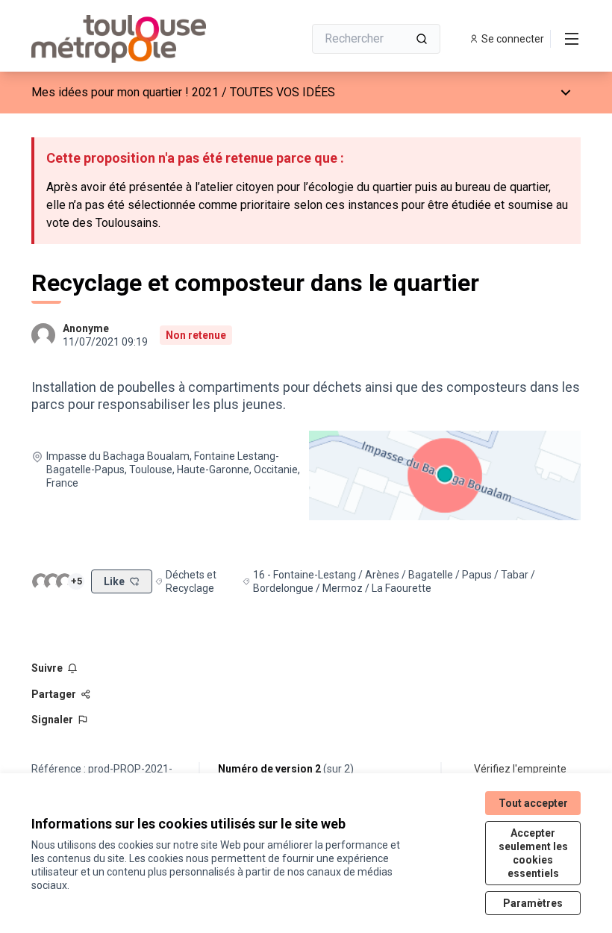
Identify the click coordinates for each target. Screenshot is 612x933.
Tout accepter (533, 803)
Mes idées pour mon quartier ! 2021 (125, 92)
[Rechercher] (422, 39)
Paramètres (533, 903)
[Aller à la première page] (130, 39)
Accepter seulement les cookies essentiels (533, 853)
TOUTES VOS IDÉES (282, 92)
